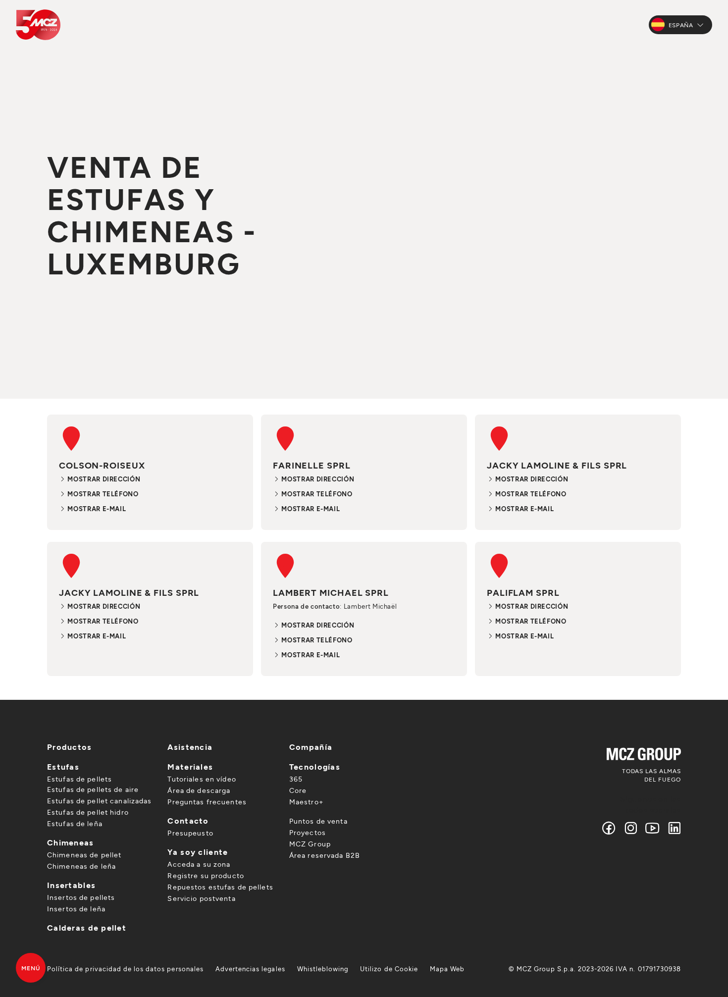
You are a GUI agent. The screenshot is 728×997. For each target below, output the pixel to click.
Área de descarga (198, 790)
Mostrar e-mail (96, 509)
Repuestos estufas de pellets (220, 887)
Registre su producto (205, 875)
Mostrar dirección (103, 479)
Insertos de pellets (81, 897)
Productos (69, 746)
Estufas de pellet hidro (88, 812)
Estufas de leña (75, 823)
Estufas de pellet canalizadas (99, 800)
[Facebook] (609, 828)
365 (296, 779)
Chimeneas (70, 842)
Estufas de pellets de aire (93, 789)
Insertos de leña (76, 908)
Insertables (71, 885)
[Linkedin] (672, 828)
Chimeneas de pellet (84, 854)
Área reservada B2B (324, 855)
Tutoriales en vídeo (201, 779)
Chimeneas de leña (81, 866)
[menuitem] (125, 969)
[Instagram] (631, 828)
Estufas (63, 766)
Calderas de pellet (86, 927)
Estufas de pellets (79, 779)
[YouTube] (653, 828)
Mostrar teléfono (102, 494)
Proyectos (307, 832)
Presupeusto (190, 833)
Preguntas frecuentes (206, 801)
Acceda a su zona (198, 864)
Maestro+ (306, 801)
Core (298, 790)
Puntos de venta (318, 821)
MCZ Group (310, 844)
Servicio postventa (201, 898)
